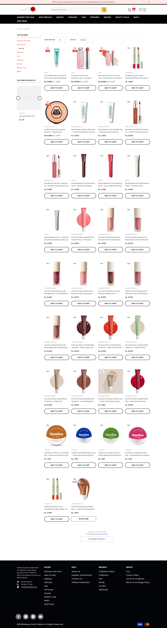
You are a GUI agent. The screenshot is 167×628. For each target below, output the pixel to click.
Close (149, 2)
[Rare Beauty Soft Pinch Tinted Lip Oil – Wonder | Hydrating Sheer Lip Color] (56, 166)
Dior (73, 73)
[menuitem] (29, 41)
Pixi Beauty (129, 73)
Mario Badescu (77, 127)
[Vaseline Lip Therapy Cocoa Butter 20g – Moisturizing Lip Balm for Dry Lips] (56, 435)
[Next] (40, 98)
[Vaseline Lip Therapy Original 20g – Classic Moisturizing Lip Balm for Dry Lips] (83, 435)
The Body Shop (49, 127)
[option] (29, 106)
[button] (62, 39)
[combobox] (76, 9)
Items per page (49, 40)
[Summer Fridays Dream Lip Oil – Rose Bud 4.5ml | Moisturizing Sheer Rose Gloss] (83, 273)
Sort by (73, 40)
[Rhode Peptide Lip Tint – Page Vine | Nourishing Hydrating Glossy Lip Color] (56, 219)
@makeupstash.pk (30, 587)
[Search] (78, 9)
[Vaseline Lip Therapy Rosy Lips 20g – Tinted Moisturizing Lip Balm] (137, 435)
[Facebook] (18, 617)
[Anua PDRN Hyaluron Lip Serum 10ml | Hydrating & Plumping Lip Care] (56, 58)
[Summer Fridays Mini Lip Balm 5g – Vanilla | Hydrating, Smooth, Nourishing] (110, 381)
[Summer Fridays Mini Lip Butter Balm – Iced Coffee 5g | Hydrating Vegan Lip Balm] (83, 489)
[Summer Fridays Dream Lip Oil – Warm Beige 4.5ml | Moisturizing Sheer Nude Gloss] (56, 327)
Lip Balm (27, 29)
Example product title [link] (26, 116)
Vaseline (47, 450)
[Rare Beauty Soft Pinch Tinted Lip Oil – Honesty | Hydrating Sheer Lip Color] (137, 112)
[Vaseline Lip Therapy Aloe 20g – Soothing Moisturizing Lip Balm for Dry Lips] (110, 435)
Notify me (83, 519)
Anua (46, 73)
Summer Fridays (77, 234)
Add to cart (57, 88)
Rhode (73, 180)
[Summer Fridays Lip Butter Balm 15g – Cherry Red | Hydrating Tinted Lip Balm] (137, 381)
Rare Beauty (129, 127)
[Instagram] (26, 617)
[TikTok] (33, 617)
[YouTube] (40, 617)
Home (19, 29)
